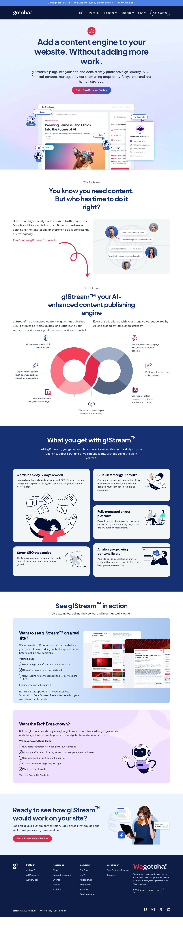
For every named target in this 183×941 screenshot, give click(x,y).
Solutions (109, 12)
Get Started (160, 12)
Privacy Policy (45, 911)
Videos (56, 884)
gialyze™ (30, 870)
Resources (125, 12)
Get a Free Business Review (91, 90)
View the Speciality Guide (33, 775)
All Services (32, 879)
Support (111, 875)
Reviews (84, 889)
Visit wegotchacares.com (147, 890)
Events (56, 879)
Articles (57, 889)
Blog (55, 870)
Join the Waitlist (125, 2)
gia (81, 12)
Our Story (85, 870)
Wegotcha (85, 884)
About (140, 12)
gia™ (82, 875)
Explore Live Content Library (34, 685)
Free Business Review (118, 870)
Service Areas (87, 894)
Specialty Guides (62, 875)
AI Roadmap (86, 879)
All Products (32, 875)
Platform (94, 12)
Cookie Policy (60, 911)
